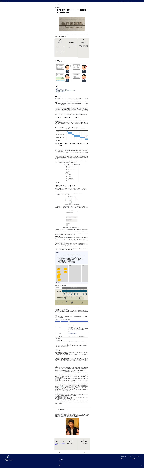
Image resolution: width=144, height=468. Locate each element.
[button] (86, 6)
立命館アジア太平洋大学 (135, 456)
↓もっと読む (60, 53)
